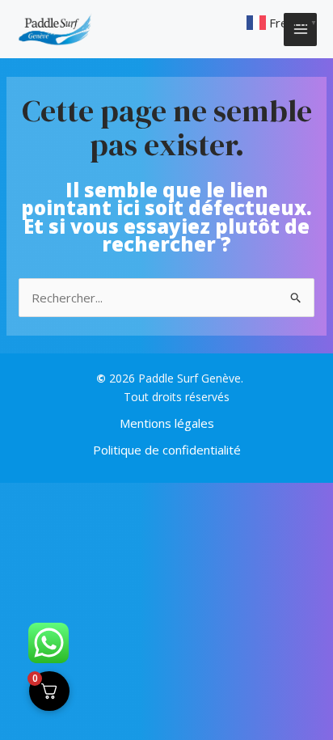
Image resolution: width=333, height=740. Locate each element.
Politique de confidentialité (167, 450)
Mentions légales (167, 423)
